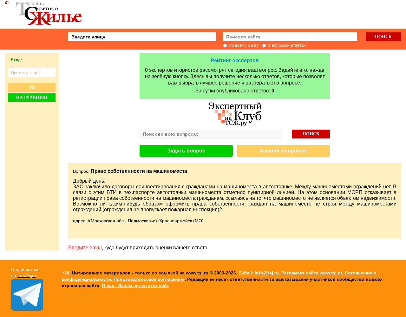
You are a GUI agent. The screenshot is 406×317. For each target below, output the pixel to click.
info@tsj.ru (267, 272)
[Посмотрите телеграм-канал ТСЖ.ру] (27, 309)
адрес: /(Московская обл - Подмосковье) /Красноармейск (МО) (138, 220)
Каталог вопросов (283, 150)
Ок (32, 87)
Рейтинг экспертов (235, 60)
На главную (31, 97)
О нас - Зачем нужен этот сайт (135, 285)
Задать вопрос (186, 150)
